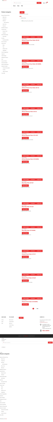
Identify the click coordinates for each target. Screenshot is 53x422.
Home (14, 5)
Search (39, 2)
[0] (46, 3)
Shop (18, 5)
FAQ (22, 5)
